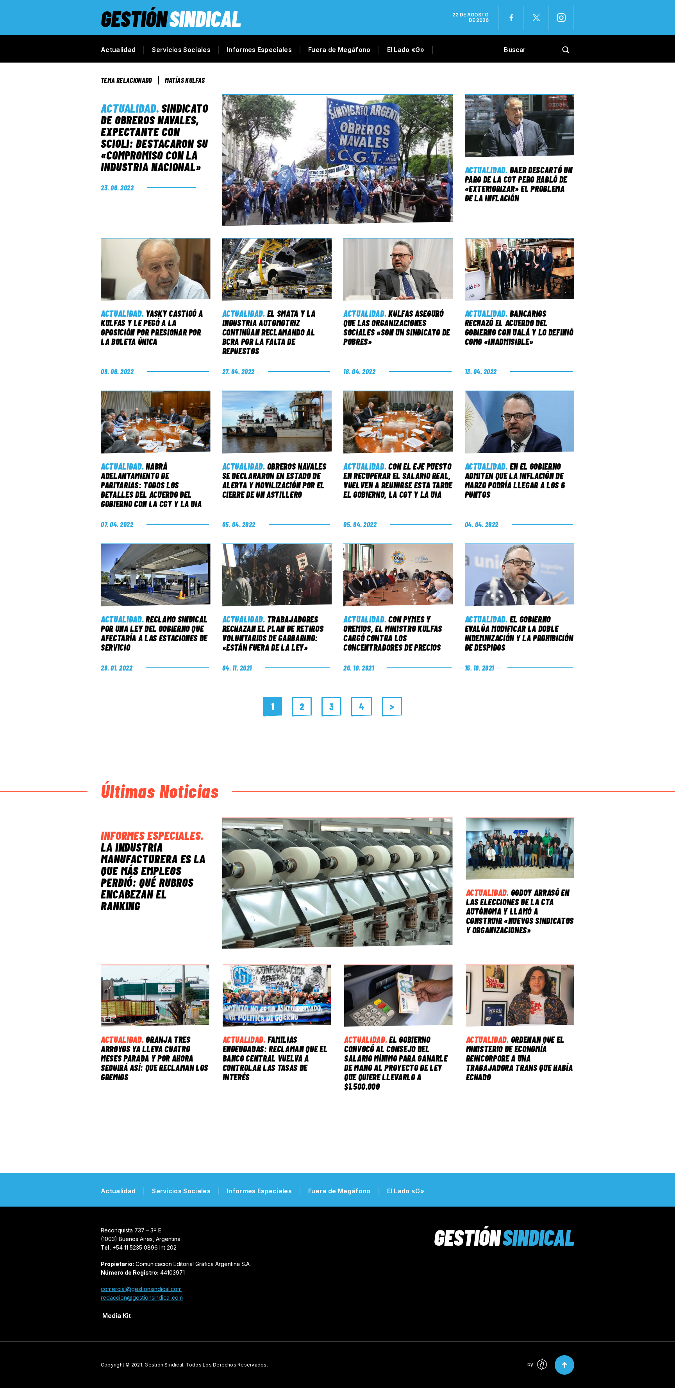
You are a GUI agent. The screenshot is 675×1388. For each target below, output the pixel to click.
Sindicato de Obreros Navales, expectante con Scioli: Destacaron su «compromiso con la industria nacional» (154, 137)
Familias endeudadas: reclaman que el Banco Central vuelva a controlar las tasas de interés (275, 1058)
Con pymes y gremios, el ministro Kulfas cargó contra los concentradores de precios (392, 633)
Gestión (171, 18)
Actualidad (118, 50)
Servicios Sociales (181, 50)
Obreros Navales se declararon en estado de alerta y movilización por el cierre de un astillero (274, 480)
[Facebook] (511, 17)
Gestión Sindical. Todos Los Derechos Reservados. (206, 1365)
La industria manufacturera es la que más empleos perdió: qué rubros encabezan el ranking (153, 876)
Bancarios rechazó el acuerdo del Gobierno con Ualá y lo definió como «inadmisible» (519, 327)
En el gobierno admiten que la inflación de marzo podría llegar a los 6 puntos (515, 480)
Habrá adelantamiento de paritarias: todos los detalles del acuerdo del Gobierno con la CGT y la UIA (151, 485)
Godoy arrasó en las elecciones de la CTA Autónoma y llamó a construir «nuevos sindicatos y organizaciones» (520, 911)
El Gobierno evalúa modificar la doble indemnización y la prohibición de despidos (519, 633)
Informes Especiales (259, 50)
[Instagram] (561, 17)
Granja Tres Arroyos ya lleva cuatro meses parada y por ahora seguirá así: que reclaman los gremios (154, 1058)
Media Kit (116, 1316)
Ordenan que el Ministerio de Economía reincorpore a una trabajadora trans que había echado (519, 1058)
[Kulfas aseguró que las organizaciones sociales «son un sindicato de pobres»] (398, 269)
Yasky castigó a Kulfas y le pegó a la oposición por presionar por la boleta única (152, 327)
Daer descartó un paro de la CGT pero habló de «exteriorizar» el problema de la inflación (519, 184)
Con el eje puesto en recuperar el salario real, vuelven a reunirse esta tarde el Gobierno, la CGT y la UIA (397, 480)
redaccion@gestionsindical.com (142, 1297)
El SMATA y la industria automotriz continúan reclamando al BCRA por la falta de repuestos (269, 332)
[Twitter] (536, 17)
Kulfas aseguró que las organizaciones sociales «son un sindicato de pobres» (396, 327)
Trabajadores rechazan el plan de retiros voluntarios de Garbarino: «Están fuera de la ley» (273, 633)
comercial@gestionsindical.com (141, 1289)
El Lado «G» (406, 50)
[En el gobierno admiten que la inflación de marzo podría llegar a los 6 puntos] (520, 422)
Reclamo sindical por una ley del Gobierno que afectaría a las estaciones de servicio (154, 633)
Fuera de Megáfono (339, 50)
